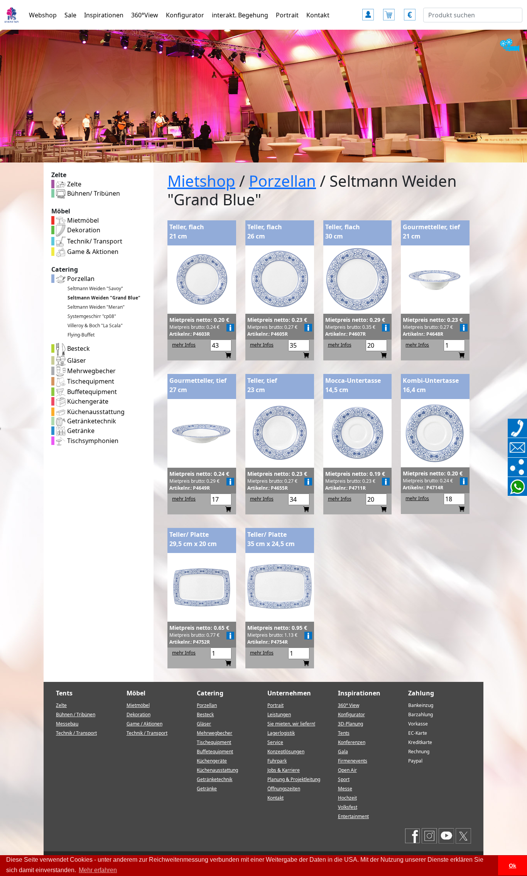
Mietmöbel (82, 220)
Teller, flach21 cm (186, 231)
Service (275, 742)
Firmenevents (352, 761)
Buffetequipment (91, 391)
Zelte (73, 184)
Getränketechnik (91, 421)
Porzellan (80, 278)
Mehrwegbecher (91, 371)
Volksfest (347, 807)
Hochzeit (347, 798)
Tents (344, 733)
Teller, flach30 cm (342, 231)
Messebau (67, 723)
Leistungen (279, 714)
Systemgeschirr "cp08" (92, 316)
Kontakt (317, 15)
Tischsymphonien (92, 440)
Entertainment (353, 816)
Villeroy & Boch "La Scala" (95, 325)
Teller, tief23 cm (262, 385)
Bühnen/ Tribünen (93, 193)
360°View (144, 15)
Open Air (347, 770)
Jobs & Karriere (283, 770)
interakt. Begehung (240, 15)
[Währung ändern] (410, 11)
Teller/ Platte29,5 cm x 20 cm (193, 539)
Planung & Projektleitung (293, 779)
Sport (344, 779)
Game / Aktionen (144, 723)
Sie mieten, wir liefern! (291, 723)
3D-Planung (350, 723)
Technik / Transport (76, 733)
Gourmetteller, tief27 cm (197, 385)
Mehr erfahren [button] (98, 870)
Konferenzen (351, 742)
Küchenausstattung (95, 412)
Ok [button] (512, 865)
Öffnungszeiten (283, 788)
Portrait (287, 15)
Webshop (43, 15)
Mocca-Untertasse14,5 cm (353, 385)
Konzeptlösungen (285, 751)
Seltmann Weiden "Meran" (96, 307)
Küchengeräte (87, 401)
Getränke (80, 430)
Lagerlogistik (281, 733)
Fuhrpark (277, 761)
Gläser (76, 360)
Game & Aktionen (92, 251)
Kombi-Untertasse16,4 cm (431, 385)
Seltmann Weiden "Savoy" (95, 288)
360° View (348, 705)
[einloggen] (368, 11)
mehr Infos (184, 345)
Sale (70, 15)
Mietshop (201, 180)
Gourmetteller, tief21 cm (431, 231)
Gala (343, 751)
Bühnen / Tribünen (75, 714)
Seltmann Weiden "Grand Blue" (104, 297)
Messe (345, 788)
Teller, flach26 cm (264, 231)
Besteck (78, 348)
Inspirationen (103, 15)
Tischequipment (90, 381)
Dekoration (83, 230)
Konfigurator (185, 15)
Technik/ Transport (94, 241)
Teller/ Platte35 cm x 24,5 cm (271, 539)
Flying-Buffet (81, 334)
